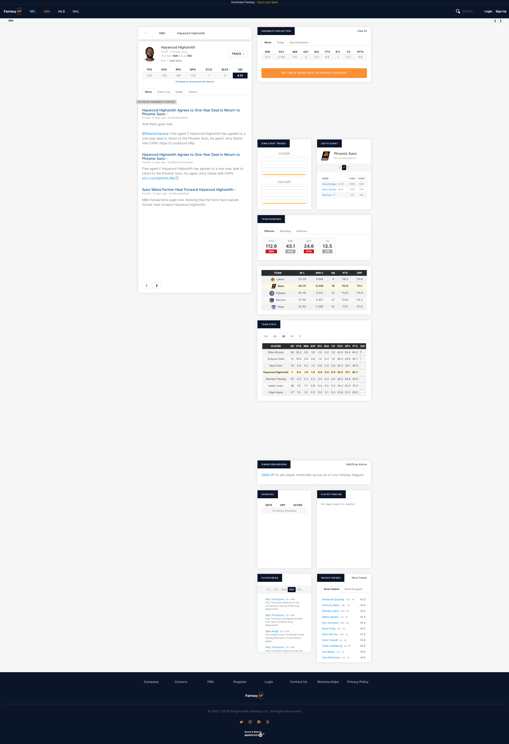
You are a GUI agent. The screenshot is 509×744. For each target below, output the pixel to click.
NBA (47, 11)
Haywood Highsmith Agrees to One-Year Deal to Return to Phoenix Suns (191, 112)
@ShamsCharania (155, 134)
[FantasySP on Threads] (267, 722)
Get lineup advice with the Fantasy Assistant (314, 72)
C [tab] (300, 336)
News (148, 91)
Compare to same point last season (195, 81)
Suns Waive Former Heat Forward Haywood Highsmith (187, 189)
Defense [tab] (301, 231)
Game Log (163, 91)
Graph (179, 91)
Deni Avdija (272, 631)
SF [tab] (283, 336)
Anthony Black (330, 605)
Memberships (328, 682)
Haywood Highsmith (191, 33)
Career (192, 91)
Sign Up (501, 11)
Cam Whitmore (331, 657)
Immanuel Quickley (333, 599)
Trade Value (175, 60)
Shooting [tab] (285, 231)
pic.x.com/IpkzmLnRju (158, 178)
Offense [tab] (269, 231)
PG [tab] (266, 336)
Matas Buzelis (330, 616)
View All (362, 30)
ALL (269, 589)
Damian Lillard (330, 610)
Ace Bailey (328, 651)
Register (240, 682)
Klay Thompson (274, 599)
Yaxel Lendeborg (332, 645)
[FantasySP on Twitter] (241, 722)
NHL (76, 11)
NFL (33, 11)
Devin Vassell (330, 640)
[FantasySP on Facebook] (258, 722)
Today (280, 42)
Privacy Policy (357, 682)
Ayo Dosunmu (330, 622)
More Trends (359, 577)
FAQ (210, 682)
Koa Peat (326, 195)
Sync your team (267, 2)
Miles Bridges (329, 184)
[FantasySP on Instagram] (250, 722)
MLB (61, 11)
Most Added (331, 589)
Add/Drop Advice (356, 464)
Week (267, 42)
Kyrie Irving (328, 628)
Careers (181, 682)
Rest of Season (299, 42)
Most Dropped (353, 589)
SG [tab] (275, 336)
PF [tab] (292, 336)
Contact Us (298, 682)
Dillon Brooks (329, 189)
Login (488, 11)
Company (151, 682)
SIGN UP (267, 475)
